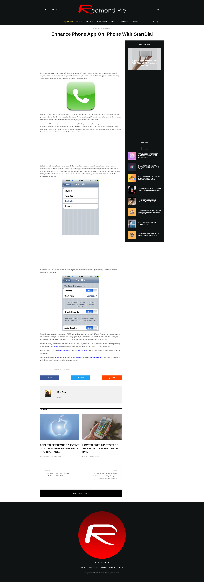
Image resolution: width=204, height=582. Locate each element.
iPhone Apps (57, 369)
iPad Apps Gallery (81, 350)
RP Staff (85, 456)
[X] (49, 9)
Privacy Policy (108, 567)
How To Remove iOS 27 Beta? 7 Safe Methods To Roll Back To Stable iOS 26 (149, 178)
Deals (136, 22)
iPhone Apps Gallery (64, 350)
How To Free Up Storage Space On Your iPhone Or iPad (100, 448)
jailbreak (67, 369)
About (84, 567)
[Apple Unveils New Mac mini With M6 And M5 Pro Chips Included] (144, 59)
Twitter (57, 357)
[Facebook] (45, 9)
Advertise (94, 567)
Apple (79, 22)
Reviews (125, 22)
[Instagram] (53, 9)
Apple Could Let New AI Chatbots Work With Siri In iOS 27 (148, 167)
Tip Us (120, 567)
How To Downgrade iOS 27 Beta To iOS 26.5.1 (148, 223)
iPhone (49, 369)
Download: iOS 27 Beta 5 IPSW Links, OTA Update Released (149, 189)
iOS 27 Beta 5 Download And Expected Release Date (148, 234)
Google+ (79, 357)
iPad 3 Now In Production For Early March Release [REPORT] (57, 473)
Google (89, 22)
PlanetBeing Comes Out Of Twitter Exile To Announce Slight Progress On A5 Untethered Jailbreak (105, 474)
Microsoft (102, 22)
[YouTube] (56, 9)
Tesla (114, 22)
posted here (58, 346)
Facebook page (95, 357)
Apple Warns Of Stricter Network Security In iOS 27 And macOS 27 (148, 155)
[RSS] (154, 22)
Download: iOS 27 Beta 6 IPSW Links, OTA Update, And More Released (149, 212)
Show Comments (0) (79, 493)
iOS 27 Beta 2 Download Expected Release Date (147, 201)
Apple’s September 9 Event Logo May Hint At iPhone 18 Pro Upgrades (59, 448)
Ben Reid (96, 28)
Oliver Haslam (44, 456)
